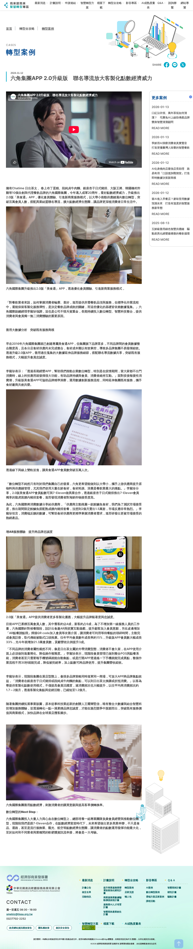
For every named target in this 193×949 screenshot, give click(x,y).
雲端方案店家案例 (155, 896)
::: (3, 13)
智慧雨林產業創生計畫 (112, 913)
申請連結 (70, 3)
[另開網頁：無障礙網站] (88, 927)
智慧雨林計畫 (174, 887)
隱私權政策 (43, 927)
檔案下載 (101, 5)
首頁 (9, 28)
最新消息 (40, 3)
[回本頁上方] (178, 943)
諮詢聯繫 (172, 5)
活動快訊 (86, 896)
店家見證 (129, 892)
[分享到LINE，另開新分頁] (175, 64)
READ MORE (160, 128)
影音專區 (131, 3)
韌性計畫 (172, 892)
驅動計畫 (172, 896)
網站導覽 (185, 5)
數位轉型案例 (153, 892)
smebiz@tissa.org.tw (19, 914)
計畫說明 (55, 3)
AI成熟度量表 (148, 5)
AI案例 (149, 887)
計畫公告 (86, 887)
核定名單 (86, 892)
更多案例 (159, 97)
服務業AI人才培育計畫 (112, 906)
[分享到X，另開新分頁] (183, 64)
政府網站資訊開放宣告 (20, 927)
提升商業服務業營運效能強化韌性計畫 (112, 890)
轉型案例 (48, 28)
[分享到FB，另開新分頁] (167, 64)
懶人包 (128, 896)
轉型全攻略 (115, 3)
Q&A (160, 3)
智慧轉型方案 (87, 5)
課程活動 (150, 901)
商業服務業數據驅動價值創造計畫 (112, 899)
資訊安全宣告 (62, 927)
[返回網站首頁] (16, 4)
